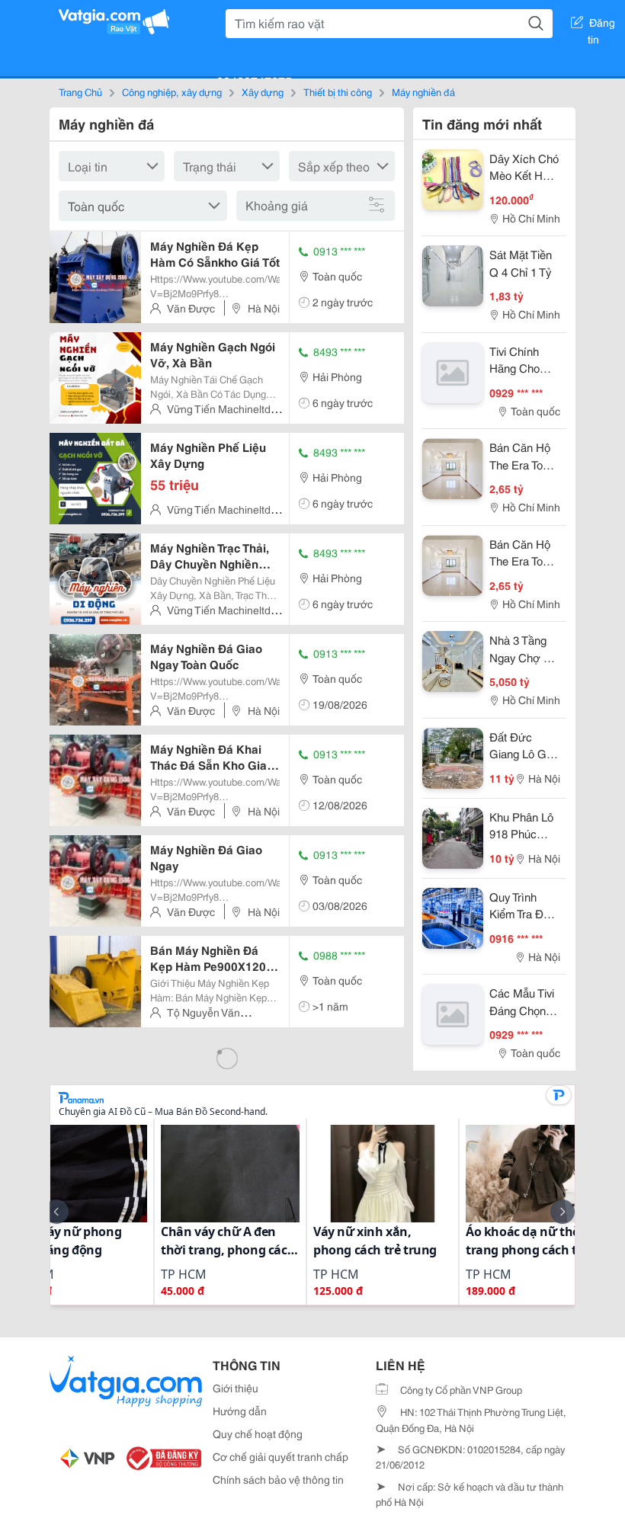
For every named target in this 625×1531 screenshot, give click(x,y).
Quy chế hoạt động (258, 1433)
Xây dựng (263, 91)
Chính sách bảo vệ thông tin (278, 1479)
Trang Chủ (80, 91)
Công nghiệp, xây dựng (172, 91)
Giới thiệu (235, 1387)
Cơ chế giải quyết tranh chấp (280, 1456)
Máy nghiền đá (423, 91)
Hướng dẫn (240, 1410)
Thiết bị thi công (337, 91)
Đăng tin (602, 25)
